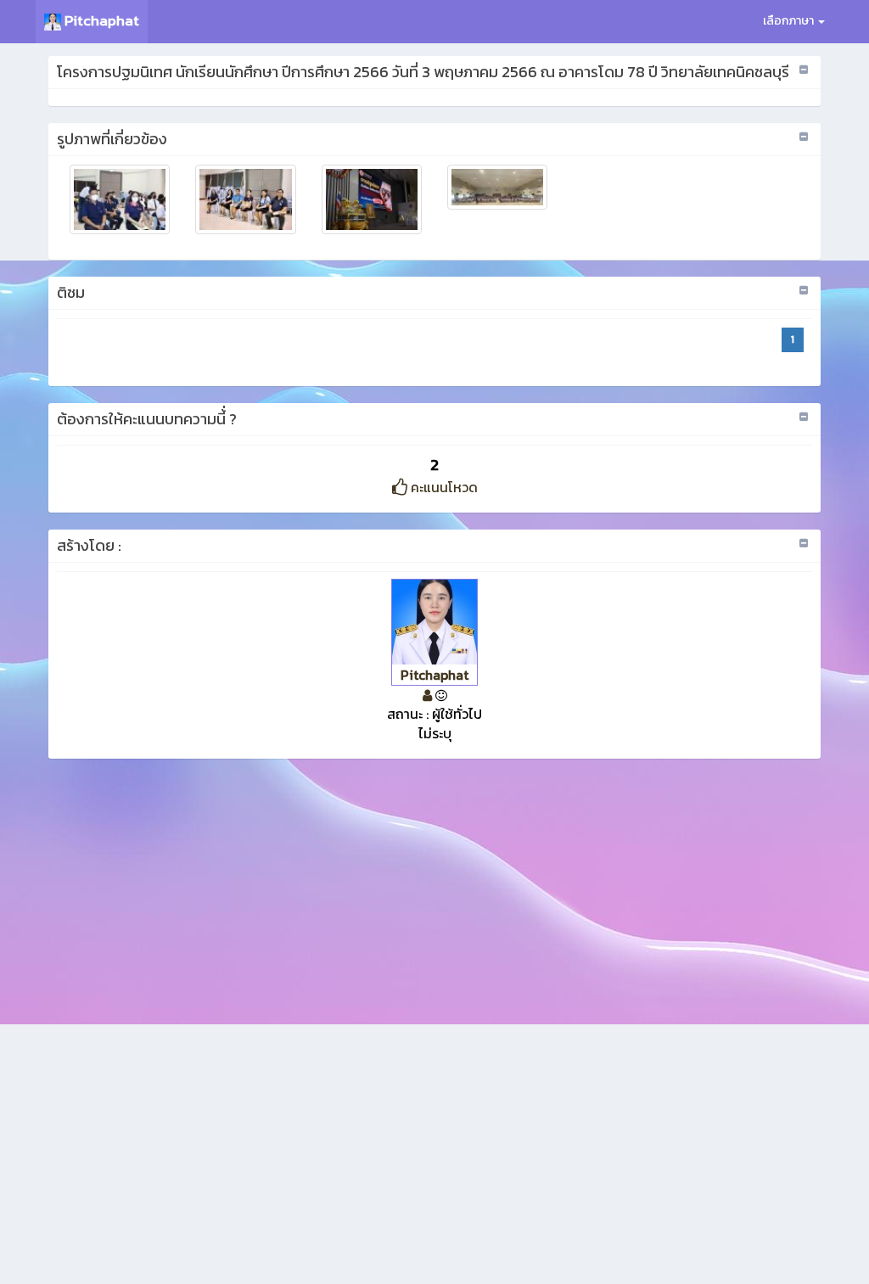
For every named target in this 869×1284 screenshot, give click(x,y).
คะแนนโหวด (442, 487)
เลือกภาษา (789, 21)
